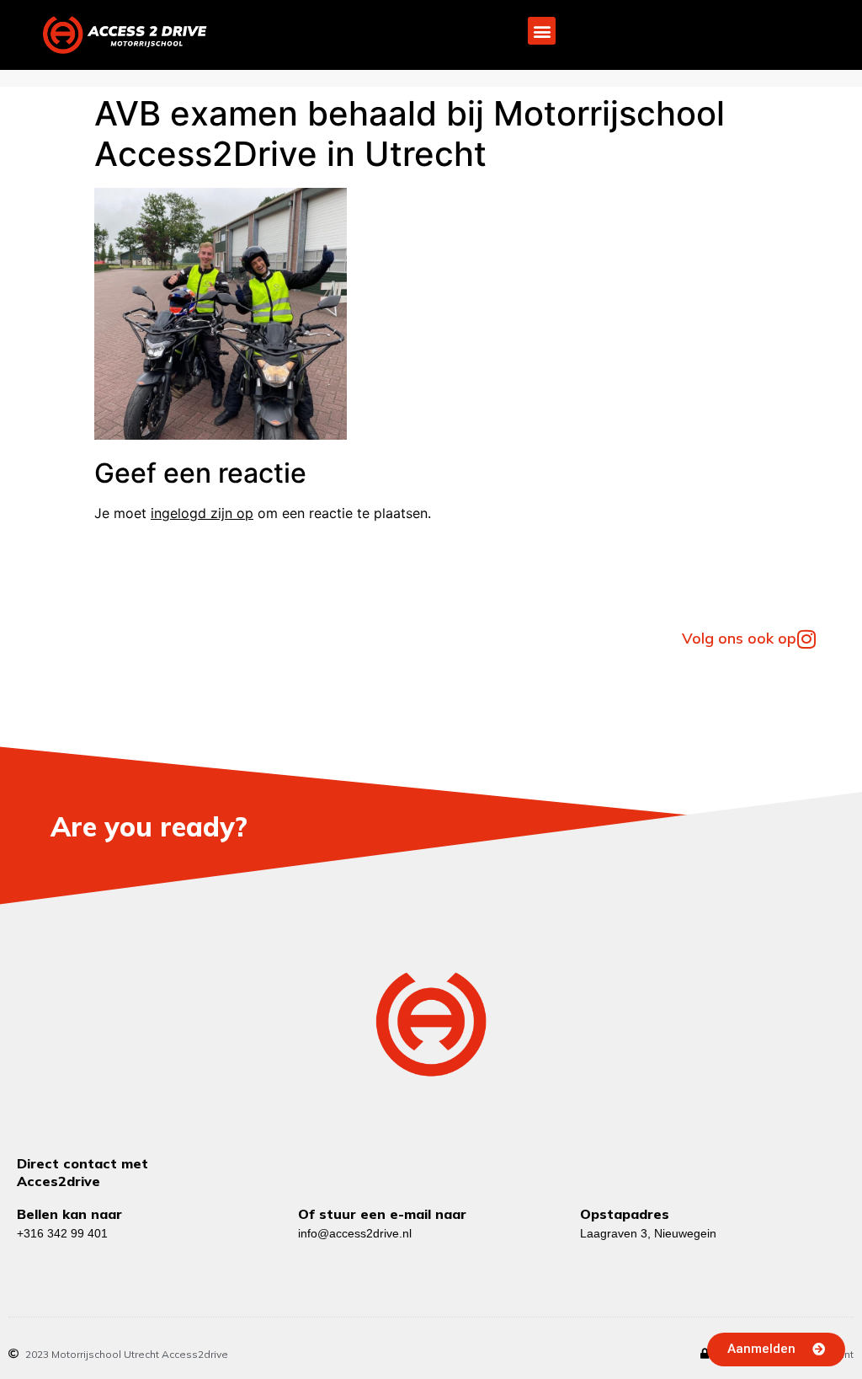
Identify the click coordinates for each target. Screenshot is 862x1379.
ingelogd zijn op (202, 513)
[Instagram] (806, 638)
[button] (542, 31)
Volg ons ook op (739, 638)
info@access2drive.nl (355, 1233)
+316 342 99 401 (62, 1233)
